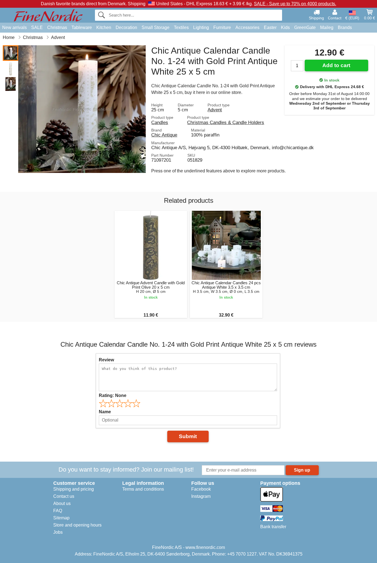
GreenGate (305, 27)
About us (62, 503)
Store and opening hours (77, 525)
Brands (345, 27)
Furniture (222, 27)
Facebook (201, 489)
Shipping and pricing (73, 489)
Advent (215, 109)
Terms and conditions (143, 489)
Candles (159, 122)
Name (105, 411)
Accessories (247, 27)
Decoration (126, 27)
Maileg (326, 27)
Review (106, 359)
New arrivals (14, 27)
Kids (285, 27)
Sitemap (61, 517)
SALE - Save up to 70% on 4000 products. (295, 3)
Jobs (58, 532)
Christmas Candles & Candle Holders (225, 122)
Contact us (63, 496)
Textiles (181, 27)
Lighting (201, 27)
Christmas (57, 27)
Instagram (201, 496)
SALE (37, 27)
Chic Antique (164, 135)
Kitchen (103, 27)
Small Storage (155, 27)
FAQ (57, 510)
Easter (270, 27)
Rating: (112, 395)
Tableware (81, 27)
